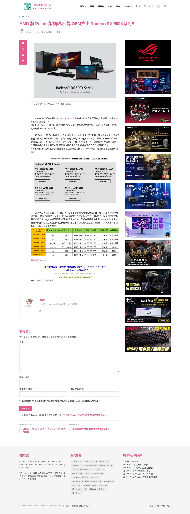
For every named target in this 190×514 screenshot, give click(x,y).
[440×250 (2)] (148, 197)
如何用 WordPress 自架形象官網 (138, 474)
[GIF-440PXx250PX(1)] (148, 340)
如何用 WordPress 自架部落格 (137, 471)
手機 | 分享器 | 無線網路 (82, 469)
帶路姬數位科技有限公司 (81, 506)
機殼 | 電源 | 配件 (94, 473)
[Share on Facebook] (23, 43)
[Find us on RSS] (150, 6)
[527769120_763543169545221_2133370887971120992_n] (148, 283)
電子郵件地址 (26, 389)
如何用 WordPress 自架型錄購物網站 (140, 477)
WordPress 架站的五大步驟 (135, 465)
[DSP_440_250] (148, 226)
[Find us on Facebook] (136, 6)
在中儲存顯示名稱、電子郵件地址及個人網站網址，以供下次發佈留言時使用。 (61, 401)
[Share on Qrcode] (23, 55)
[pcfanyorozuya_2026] (148, 82)
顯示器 (76, 493)
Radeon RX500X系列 (67, 118)
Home (21, 17)
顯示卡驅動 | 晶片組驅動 (96, 489)
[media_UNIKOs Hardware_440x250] (148, 254)
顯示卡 (39, 280)
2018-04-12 (41, 32)
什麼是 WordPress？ (132, 461)
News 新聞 (49, 280)
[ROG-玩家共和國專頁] (148, 54)
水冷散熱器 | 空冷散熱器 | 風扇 (85, 477)
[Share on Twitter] (23, 49)
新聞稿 (101, 6)
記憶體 (76, 485)
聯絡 (118, 6)
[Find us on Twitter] (145, 6)
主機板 (77, 461)
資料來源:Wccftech (39, 260)
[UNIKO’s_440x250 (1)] (148, 140)
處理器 (108, 481)
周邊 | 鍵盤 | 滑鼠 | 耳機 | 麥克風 (99, 465)
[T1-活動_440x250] (148, 111)
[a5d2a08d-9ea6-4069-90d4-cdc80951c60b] (148, 168)
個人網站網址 (77, 389)
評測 (82, 6)
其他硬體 (76, 465)
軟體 (110, 6)
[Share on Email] (23, 61)
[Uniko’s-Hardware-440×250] (148, 311)
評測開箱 (90, 485)
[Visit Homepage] (40, 6)
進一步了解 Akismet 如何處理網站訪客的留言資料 (81, 415)
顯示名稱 (24, 377)
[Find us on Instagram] (140, 6)
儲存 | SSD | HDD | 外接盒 (96, 461)
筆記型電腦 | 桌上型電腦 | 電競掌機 (86, 481)
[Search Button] (165, 6)
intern (29, 32)
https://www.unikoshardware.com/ (75, 277)
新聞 (92, 6)
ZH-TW (127, 6)
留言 (22, 342)
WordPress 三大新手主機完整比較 (138, 468)
